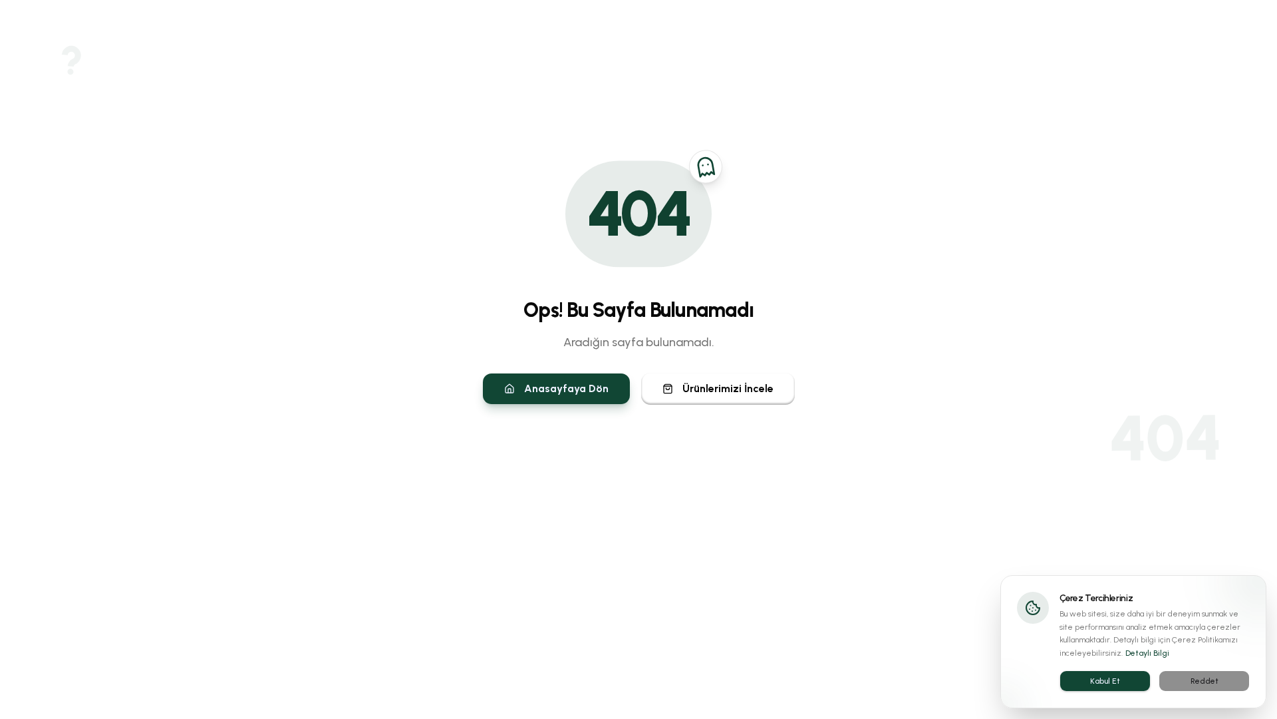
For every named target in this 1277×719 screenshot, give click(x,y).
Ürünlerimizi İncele (728, 388)
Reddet (1204, 681)
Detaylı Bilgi (1147, 653)
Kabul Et (1105, 681)
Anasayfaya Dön (566, 388)
